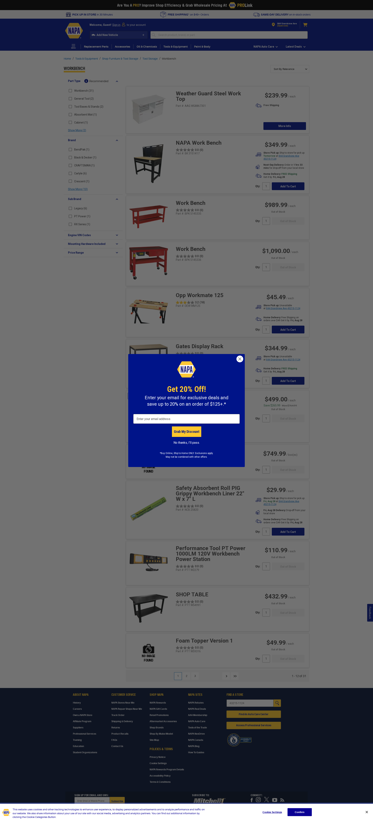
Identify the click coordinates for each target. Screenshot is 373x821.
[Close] (367, 812)
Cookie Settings (272, 812)
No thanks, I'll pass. (186, 442)
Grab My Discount (186, 432)
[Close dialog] (239, 359)
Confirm (299, 812)
